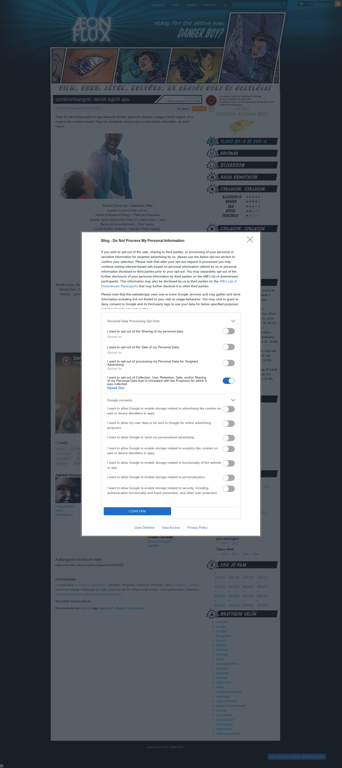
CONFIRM (137, 511)
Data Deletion (145, 527)
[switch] (229, 331)
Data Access (171, 527)
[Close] (251, 241)
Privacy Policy (197, 527)
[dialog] (171, 384)
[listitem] (171, 320)
